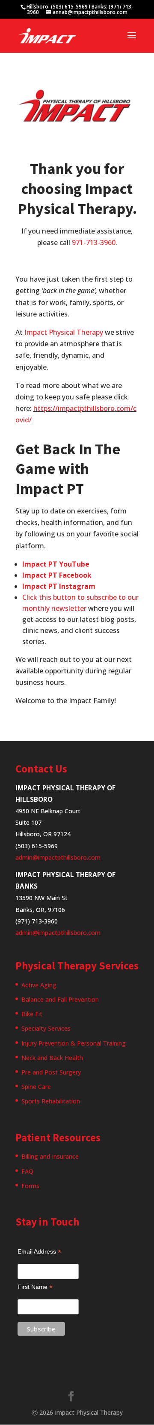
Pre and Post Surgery (51, 1072)
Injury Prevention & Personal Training (73, 1043)
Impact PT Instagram (58, 586)
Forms (30, 1186)
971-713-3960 (94, 242)
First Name (35, 1287)
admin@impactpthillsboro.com (58, 857)
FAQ (27, 1171)
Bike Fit (31, 1014)
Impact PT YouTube (55, 564)
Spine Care (36, 1087)
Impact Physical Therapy (63, 332)
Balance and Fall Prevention (60, 999)
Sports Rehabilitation (50, 1101)
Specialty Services (46, 1028)
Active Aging (38, 985)
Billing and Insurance (50, 1156)
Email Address (39, 1252)
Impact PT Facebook (57, 575)
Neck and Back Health (52, 1058)
